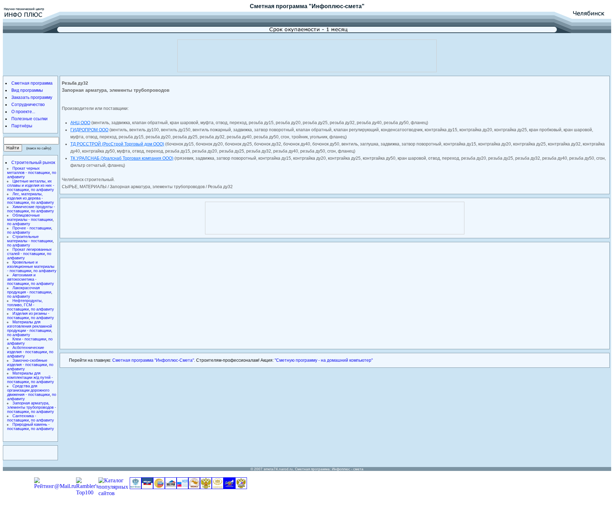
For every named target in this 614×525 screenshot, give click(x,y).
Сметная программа (278, 6)
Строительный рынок (33, 162)
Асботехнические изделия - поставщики (27, 349)
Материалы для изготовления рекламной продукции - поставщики (29, 326)
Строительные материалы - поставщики (30, 238)
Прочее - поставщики (31, 228)
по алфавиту (42, 189)
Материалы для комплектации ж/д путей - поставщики (30, 377)
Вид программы (27, 90)
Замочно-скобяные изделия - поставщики (27, 362)
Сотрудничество (28, 104)
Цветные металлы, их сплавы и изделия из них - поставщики (30, 185)
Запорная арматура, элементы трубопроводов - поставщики (31, 407)
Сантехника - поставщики (21, 418)
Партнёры (21, 125)
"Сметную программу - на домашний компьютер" (324, 360)
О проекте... (23, 111)
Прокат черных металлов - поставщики (28, 170)
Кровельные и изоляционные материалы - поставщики (30, 266)
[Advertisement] (307, 56)
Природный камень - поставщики (28, 426)
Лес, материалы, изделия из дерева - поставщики (25, 198)
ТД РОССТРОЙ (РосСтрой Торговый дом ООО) (117, 144)
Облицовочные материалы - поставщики (30, 217)
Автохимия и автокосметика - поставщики (22, 279)
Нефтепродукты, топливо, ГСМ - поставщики (25, 304)
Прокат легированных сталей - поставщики (29, 251)
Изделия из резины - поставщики (28, 315)
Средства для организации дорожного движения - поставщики (28, 390)
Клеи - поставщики (29, 339)
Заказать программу (31, 97)
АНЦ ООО (80, 122)
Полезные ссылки (29, 118)
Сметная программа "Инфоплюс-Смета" (153, 360)
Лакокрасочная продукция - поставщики (29, 290)
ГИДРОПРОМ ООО (89, 129)
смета (358, 469)
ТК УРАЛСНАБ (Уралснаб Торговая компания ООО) (121, 158)
